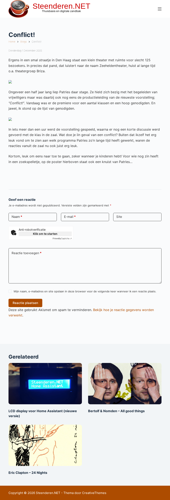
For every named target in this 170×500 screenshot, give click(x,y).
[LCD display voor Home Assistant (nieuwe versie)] (45, 383)
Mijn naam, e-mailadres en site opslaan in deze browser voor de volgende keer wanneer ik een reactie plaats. (85, 291)
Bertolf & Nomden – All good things (116, 411)
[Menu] (160, 9)
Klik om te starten (45, 233)
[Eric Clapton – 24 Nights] (45, 445)
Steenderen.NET (61, 6)
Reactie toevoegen (26, 253)
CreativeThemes (94, 493)
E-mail (70, 217)
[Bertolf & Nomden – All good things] (125, 383)
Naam (17, 217)
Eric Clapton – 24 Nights (27, 473)
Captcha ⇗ (62, 238)
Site (119, 217)
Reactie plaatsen (25, 303)
